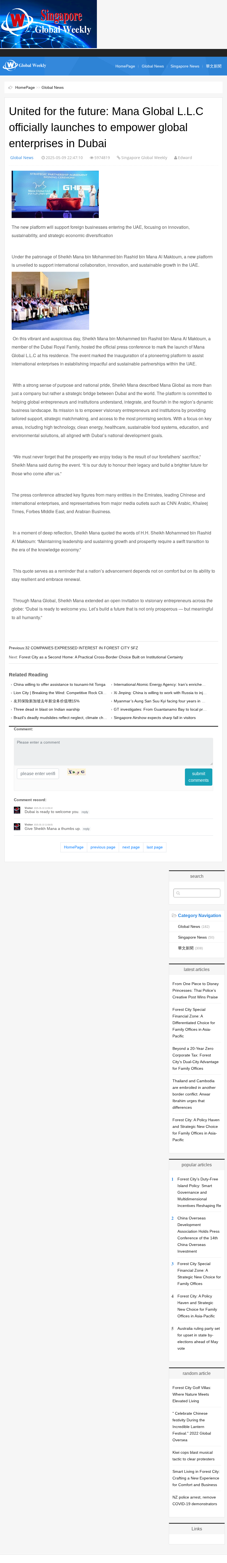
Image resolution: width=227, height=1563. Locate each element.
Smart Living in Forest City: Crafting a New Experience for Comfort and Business (196, 1478)
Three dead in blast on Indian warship (47, 709)
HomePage (125, 66)
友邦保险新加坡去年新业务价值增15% (46, 701)
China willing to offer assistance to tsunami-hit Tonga (59, 684)
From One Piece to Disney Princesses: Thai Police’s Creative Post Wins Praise (195, 990)
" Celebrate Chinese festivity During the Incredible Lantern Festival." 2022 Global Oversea (191, 1426)
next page (131, 847)
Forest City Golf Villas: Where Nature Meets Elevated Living (191, 1394)
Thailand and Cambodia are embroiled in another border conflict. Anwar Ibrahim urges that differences (194, 1094)
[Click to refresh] (76, 771)
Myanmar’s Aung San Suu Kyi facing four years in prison (163, 701)
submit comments (199, 777)
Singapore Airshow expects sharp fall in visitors (155, 717)
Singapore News (185, 66)
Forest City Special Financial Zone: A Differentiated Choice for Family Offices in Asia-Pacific (193, 1022)
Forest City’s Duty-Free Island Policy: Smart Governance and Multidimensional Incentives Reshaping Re (199, 1192)
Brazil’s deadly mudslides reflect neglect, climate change (63, 717)
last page (155, 847)
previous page (103, 847)
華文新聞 (213, 66)
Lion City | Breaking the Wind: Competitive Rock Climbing (64, 692)
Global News (153, 66)
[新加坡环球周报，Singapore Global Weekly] (24, 72)
